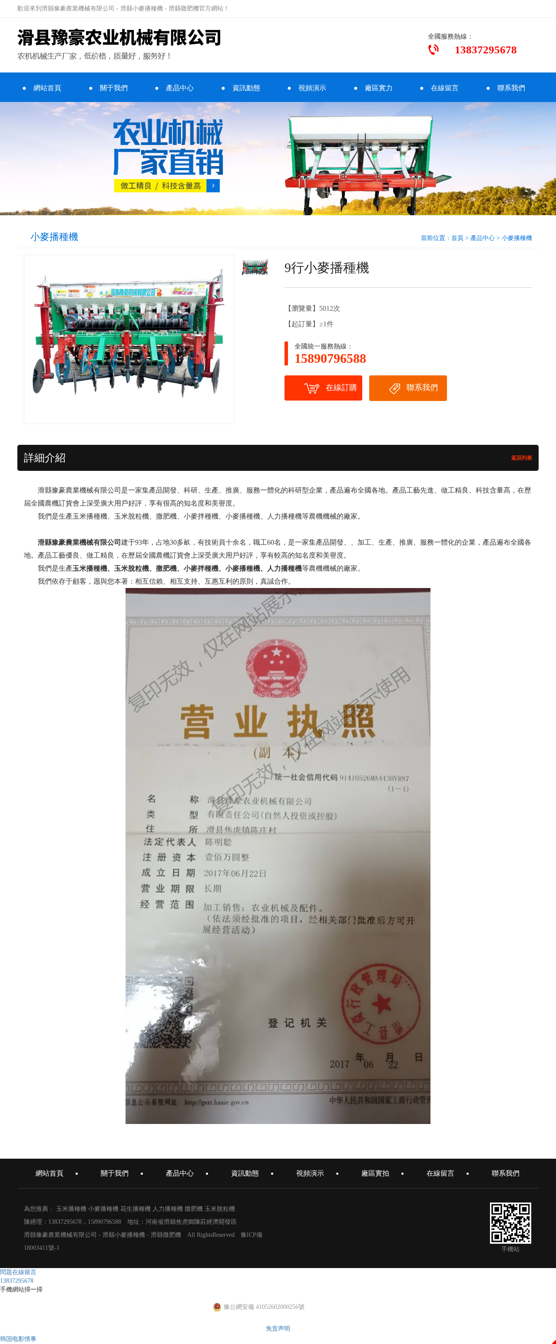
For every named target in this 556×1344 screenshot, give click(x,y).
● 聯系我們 (505, 88)
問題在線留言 (18, 1272)
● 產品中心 (174, 88)
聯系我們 (422, 387)
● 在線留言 (439, 88)
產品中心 (482, 238)
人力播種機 (167, 1209)
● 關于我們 (108, 88)
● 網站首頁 (41, 88)
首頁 (457, 238)
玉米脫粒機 (220, 1209)
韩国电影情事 (18, 1339)
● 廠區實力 (373, 88)
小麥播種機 (517, 238)
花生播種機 (135, 1209)
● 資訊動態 (240, 88)
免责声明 (278, 1328)
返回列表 (521, 458)
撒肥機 (194, 1209)
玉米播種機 (71, 1209)
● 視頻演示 (306, 88)
